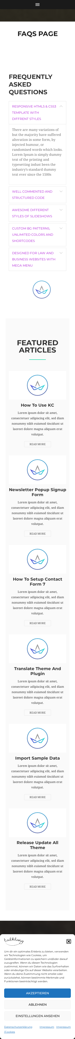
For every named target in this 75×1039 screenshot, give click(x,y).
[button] (69, 941)
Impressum (47, 1026)
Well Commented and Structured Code (32, 195)
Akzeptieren (37, 993)
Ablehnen (38, 1004)
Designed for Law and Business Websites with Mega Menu (33, 259)
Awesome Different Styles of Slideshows (32, 213)
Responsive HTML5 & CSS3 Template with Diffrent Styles (34, 112)
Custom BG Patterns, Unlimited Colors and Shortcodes (32, 234)
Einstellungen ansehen (38, 1016)
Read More (38, 444)
